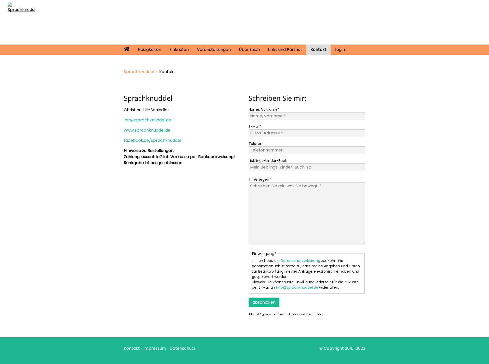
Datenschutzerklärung (300, 260)
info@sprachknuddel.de (147, 120)
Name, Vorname (264, 109)
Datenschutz (182, 348)
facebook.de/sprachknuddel (152, 140)
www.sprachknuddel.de (147, 130)
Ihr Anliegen (260, 179)
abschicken (264, 302)
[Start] (127, 50)
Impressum (154, 348)
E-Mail (255, 126)
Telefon (255, 143)
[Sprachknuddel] (21, 7)
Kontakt (132, 348)
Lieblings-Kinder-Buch (268, 160)
